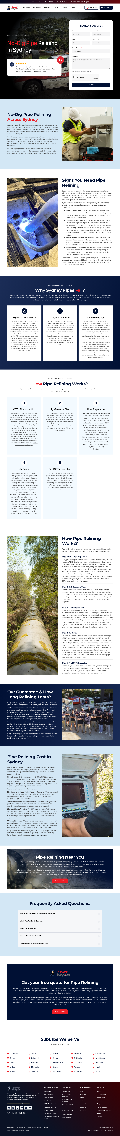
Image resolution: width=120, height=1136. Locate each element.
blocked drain (105, 210)
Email (74, 39)
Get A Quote (60, 881)
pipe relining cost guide (38, 835)
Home (9, 35)
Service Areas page (50, 875)
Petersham (70, 866)
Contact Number (97, 31)
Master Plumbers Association (39, 997)
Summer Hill (81, 866)
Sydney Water (68, 997)
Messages (75, 56)
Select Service (77, 48)
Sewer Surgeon (19, 127)
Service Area (96, 39)
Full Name (75, 31)
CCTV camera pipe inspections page (75, 581)
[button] (48, 8)
